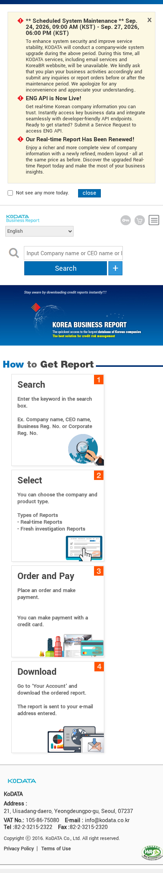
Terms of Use (56, 848)
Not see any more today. (42, 192)
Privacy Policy (19, 848)
